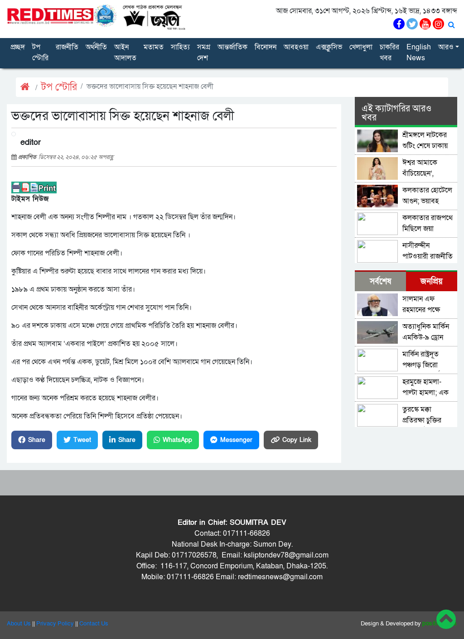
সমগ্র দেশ (203, 52)
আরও (446, 47)
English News (418, 52)
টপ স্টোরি (40, 52)
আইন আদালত (125, 52)
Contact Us (93, 624)
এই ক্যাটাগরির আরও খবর (396, 113)
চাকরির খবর (389, 52)
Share (36, 440)
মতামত (154, 47)
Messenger (236, 440)
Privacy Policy (55, 624)
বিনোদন (265, 47)
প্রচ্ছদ (17, 47)
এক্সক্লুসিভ (329, 47)
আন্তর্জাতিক (232, 47)
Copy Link (296, 440)
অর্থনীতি (96, 47)
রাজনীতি (67, 47)
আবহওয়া (296, 47)
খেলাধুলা (360, 47)
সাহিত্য (180, 47)
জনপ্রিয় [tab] (431, 281)
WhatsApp (177, 440)
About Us (19, 624)
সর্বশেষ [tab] (380, 281)
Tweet (82, 440)
